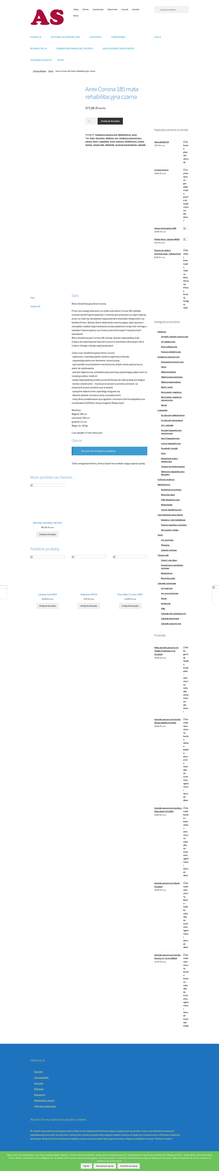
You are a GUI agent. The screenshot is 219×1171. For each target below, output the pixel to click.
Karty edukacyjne (169, 346)
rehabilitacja (131, 141)
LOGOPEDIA (95, 36)
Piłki (163, 608)
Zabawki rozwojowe (167, 583)
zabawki (142, 144)
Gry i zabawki (167, 425)
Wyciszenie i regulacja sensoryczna (171, 398)
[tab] (47, 297)
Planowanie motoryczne (172, 362)
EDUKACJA (35, 36)
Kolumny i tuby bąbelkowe (173, 520)
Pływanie (165, 545)
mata (112, 141)
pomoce (120, 141)
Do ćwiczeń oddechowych (173, 415)
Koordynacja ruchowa (171, 489)
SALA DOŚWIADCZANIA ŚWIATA (118, 48)
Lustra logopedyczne (171, 443)
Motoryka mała (168, 578)
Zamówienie (98, 9)
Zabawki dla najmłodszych (173, 613)
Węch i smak (167, 387)
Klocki (164, 598)
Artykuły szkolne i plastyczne (174, 336)
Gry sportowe (167, 540)
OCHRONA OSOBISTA (41, 60)
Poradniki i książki (169, 448)
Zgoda (86, 1166)
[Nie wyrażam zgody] (215, 1161)
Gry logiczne (167, 588)
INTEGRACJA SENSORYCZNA (65, 36)
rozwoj (141, 141)
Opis (32, 297)
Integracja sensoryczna (106, 134)
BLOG (75, 15)
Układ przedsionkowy (171, 382)
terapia (88, 144)
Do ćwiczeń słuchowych (172, 420)
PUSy (163, 453)
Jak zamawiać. (41, 1077)
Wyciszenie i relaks (169, 530)
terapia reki (98, 144)
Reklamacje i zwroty (44, 1100)
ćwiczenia (100, 138)
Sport (50, 71)
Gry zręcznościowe (169, 593)
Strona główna (39, 71)
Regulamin (39, 1094)
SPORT (61, 60)
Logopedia (104, 141)
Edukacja (162, 331)
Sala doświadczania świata (170, 514)
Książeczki (166, 603)
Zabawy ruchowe (169, 550)
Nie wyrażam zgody (104, 1166)
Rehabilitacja (124, 134)
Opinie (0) (35, 306)
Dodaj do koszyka (110, 120)
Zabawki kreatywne (170, 618)
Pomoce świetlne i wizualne (174, 525)
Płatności (39, 1088)
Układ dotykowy (168, 372)
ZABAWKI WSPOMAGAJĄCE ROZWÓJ (74, 48)
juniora (88, 141)
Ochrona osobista (166, 479)
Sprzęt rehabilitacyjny (171, 509)
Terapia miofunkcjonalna (173, 466)
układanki (109, 144)
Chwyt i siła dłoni (169, 560)
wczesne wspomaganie (126, 144)
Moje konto (113, 9)
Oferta (85, 9)
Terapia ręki (163, 555)
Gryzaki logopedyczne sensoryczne (171, 432)
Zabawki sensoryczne (171, 623)
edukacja (110, 138)
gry (116, 138)
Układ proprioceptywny (172, 377)
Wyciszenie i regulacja (171, 392)
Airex (92, 138)
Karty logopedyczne (170, 438)
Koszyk (125, 9)
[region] (171, 102)
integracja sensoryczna (130, 138)
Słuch (163, 366)
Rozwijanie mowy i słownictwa (169, 460)
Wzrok (164, 405)
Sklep (76, 9)
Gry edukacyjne (168, 341)
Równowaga (166, 504)
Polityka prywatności (45, 1106)
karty (95, 141)
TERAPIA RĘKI (118, 36)
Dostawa (38, 1083)
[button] (159, 102)
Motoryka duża (168, 494)
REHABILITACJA (38, 48)
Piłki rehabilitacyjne (170, 499)
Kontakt (135, 9)
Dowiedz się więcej (128, 1166)
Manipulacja (167, 573)
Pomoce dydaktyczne (171, 351)
